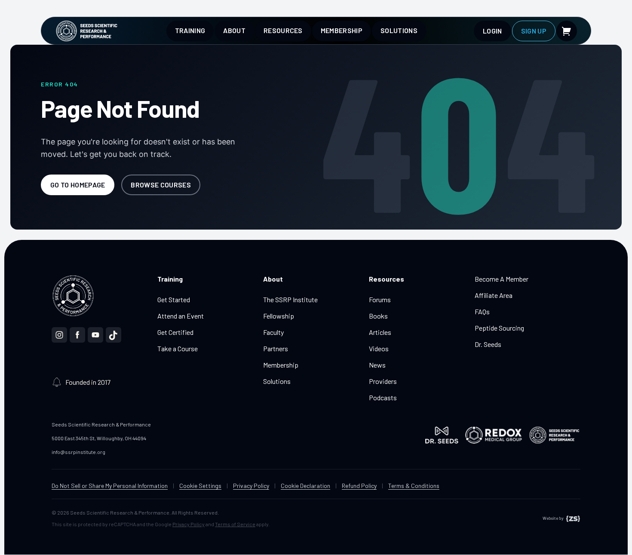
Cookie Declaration (305, 485)
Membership (341, 30)
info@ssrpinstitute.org (78, 452)
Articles (380, 332)
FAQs (482, 311)
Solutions (398, 30)
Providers (383, 381)
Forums (380, 299)
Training (190, 30)
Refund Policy (359, 485)
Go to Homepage (77, 185)
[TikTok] (113, 335)
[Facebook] (77, 335)
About (234, 30)
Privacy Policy (251, 485)
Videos (379, 348)
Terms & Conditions (413, 485)
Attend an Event (180, 316)
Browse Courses (160, 185)
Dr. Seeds (488, 344)
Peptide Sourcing (499, 328)
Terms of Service (235, 524)
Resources (283, 30)
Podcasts (383, 397)
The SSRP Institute (290, 299)
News (377, 365)
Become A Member (501, 279)
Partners (275, 348)
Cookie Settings (200, 485)
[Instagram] (59, 335)
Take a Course (177, 348)
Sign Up (533, 31)
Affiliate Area (493, 295)
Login (492, 31)
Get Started (173, 299)
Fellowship (278, 316)
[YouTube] (95, 335)
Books (378, 316)
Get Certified (175, 332)
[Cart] (566, 31)
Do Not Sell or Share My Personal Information (110, 485)
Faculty (273, 332)
